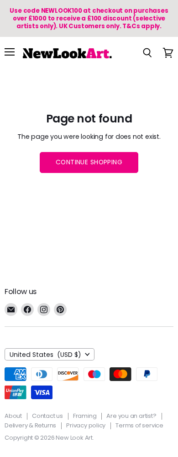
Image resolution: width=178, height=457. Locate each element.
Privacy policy (85, 425)
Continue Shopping (89, 162)
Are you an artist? (131, 415)
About (13, 415)
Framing (85, 415)
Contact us (47, 415)
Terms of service (139, 425)
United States (45, 354)
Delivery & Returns (30, 425)
